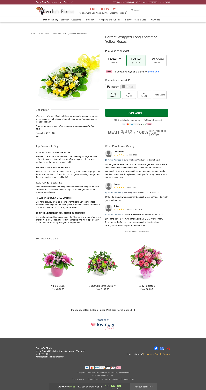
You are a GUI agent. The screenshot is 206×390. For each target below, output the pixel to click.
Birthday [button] (90, 19)
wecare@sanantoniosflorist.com (50, 356)
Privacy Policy (93, 379)
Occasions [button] (76, 19)
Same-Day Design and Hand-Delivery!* (54, 2)
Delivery (115, 86)
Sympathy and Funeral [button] (110, 19)
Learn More (153, 71)
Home (33, 33)
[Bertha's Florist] (56, 10)
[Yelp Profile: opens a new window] (168, 348)
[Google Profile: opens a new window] (162, 348)
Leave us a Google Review (156, 354)
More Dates (159, 94)
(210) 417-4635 (43, 353)
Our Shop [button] (156, 19)
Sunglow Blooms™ (131, 160)
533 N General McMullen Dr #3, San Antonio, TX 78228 (60, 351)
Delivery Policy (128, 379)
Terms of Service (78, 379)
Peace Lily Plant (130, 192)
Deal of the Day (50, 19)
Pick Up (130, 86)
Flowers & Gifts (44, 33)
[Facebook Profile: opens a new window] (156, 348)
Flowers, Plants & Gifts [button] (135, 19)
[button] (198, 378)
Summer (65, 19)
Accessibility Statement (111, 379)
